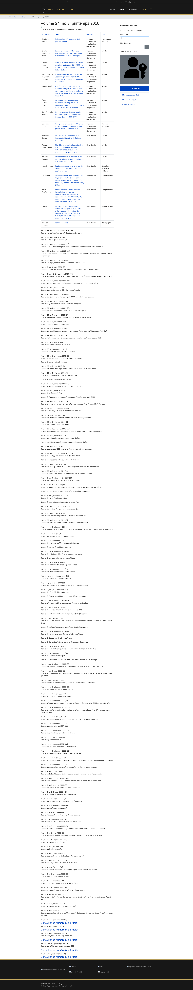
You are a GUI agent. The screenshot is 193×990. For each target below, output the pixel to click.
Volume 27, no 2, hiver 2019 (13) (53, 342)
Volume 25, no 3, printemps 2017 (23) (55, 384)
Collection (144, 9)
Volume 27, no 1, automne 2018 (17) (54, 349)
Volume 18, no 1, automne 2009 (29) (54, 569)
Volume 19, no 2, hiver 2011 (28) (53, 534)
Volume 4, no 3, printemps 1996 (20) (55, 874)
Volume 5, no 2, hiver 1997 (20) (53, 853)
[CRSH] (111, 972)
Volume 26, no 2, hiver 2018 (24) (53, 366)
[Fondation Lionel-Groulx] (139, 967)
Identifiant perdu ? (129, 100)
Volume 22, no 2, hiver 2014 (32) (53, 464)
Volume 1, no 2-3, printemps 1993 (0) (55, 944)
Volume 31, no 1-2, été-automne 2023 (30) (57, 274)
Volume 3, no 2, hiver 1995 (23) (53, 904)
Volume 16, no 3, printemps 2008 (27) (55, 601)
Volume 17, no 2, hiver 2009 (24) (53, 583)
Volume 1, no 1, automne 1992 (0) (53, 954)
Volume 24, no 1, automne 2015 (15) (54, 422)
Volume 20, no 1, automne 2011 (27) (54, 520)
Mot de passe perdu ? (130, 95)
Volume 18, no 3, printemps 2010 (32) (55, 551)
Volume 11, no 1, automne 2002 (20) (54, 744)
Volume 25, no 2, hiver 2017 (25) (53, 391)
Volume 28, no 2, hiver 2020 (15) (53, 322)
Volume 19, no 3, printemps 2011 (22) (55, 527)
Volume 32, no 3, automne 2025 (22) (55, 244)
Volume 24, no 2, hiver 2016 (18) (53, 415)
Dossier (89, 34)
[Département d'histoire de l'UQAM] (53, 970)
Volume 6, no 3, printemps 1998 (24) (55, 826)
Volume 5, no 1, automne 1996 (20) (54, 860)
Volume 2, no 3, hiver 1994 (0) (52, 927)
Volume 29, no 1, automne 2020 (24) (55, 315)
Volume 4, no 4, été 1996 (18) (52, 867)
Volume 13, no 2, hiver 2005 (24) (53, 694)
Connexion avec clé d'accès (148, 82)
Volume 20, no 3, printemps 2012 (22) (55, 506)
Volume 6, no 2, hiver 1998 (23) (53, 833)
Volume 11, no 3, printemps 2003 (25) (55, 730)
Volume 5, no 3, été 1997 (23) (52, 847)
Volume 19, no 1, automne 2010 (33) (54, 541)
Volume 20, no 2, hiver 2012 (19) (53, 513)
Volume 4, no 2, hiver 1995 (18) (52, 881)
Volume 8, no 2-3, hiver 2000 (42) (54, 792)
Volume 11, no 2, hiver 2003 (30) (53, 737)
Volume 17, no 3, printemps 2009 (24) (55, 576)
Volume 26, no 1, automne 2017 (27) (54, 373)
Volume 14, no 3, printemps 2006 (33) (55, 664)
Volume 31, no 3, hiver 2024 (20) (53, 267)
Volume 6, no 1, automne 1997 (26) (54, 840)
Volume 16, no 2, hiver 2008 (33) (53, 607)
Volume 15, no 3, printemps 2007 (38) (55, 632)
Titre (57, 34)
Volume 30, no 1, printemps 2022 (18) (55, 294)
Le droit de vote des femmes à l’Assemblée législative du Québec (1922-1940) (68, 138)
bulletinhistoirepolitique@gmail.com (125, 2)
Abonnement (132, 9)
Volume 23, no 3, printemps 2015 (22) (55, 429)
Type (104, 34)
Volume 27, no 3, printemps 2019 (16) (55, 329)
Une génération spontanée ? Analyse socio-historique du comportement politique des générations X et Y (69, 126)
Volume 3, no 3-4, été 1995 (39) (53, 894)
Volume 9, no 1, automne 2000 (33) (54, 785)
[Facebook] (64, 2)
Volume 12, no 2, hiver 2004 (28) (53, 717)
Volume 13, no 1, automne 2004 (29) (54, 701)
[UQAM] (82, 972)
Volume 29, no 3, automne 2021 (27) (55, 301)
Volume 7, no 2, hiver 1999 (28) (52, 812)
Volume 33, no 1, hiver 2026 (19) (53, 237)
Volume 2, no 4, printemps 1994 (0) (54, 920)
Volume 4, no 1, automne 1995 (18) (54, 888)
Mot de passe (125, 43)
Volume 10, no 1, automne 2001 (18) (54, 765)
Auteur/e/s (46, 34)
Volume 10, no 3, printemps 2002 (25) (55, 751)
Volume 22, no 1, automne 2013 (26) (54, 471)
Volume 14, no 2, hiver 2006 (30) (53, 671)
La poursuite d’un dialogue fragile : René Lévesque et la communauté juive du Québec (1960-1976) (68, 114)
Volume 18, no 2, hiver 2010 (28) (53, 562)
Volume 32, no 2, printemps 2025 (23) (55, 251)
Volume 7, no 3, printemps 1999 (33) (54, 806)
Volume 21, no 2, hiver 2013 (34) (53, 485)
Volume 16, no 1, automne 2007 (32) (54, 618)
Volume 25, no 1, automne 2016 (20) (54, 402)
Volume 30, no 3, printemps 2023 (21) (55, 281)
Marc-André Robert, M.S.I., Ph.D (61, 986)
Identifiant (124, 34)
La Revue (121, 9)
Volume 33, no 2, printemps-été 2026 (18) (57, 231)
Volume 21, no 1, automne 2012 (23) (54, 496)
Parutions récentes (62, 223)
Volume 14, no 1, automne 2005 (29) (54, 680)
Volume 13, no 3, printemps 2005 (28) (55, 687)
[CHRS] (111, 967)
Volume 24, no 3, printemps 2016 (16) (55, 408)
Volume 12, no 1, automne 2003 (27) (54, 724)
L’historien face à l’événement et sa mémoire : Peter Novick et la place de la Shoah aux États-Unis (69, 159)
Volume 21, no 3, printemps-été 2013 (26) (56, 478)
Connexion (135, 88)
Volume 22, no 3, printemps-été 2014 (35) (57, 453)
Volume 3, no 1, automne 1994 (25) (54, 911)
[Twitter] (68, 2)
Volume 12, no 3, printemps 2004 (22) (55, 708)
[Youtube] (71, 2)
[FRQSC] (82, 967)
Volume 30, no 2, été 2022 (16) (52, 288)
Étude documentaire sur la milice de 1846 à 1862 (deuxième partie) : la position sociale (69, 168)
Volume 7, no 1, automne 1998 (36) (54, 819)
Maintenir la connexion (130, 52)
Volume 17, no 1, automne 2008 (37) (54, 590)
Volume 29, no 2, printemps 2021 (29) (55, 308)
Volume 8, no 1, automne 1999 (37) (54, 799)
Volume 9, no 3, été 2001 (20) (52, 771)
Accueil (112, 9)
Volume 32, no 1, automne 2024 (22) (55, 260)
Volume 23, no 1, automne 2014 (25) (54, 447)
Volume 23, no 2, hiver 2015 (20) (53, 436)
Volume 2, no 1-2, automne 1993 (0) (54, 933)
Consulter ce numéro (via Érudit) (59, 922)
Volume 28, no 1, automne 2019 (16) (54, 335)
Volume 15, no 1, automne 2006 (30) (54, 653)
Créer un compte (129, 105)
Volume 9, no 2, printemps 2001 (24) (55, 778)
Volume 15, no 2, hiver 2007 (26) (53, 646)
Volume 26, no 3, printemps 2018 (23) (55, 356)
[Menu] (151, 9)
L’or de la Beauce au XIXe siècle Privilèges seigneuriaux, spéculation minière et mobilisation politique (68, 53)
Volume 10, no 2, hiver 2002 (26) (53, 758)
